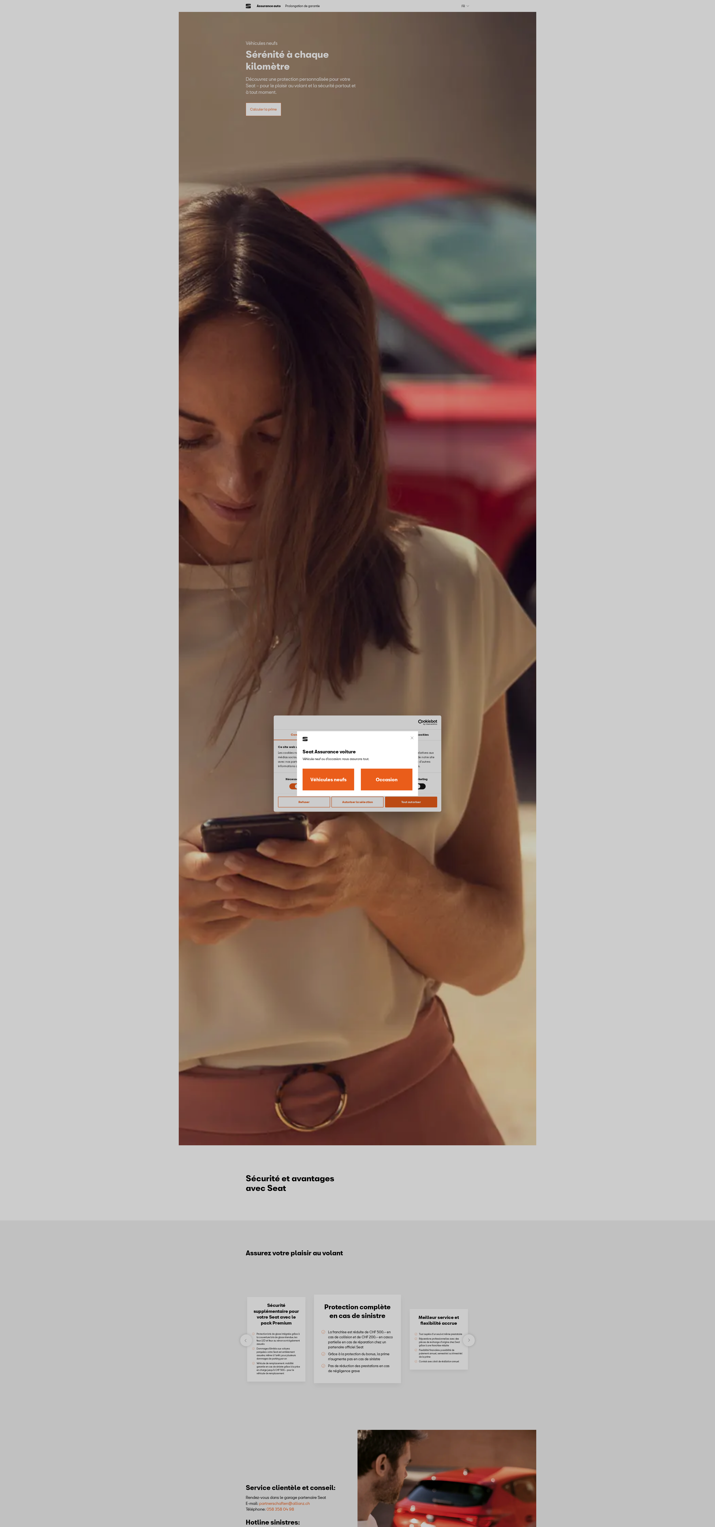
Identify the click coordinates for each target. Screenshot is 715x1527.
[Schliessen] (412, 738)
